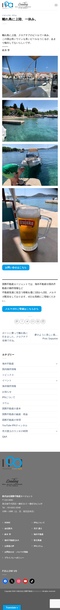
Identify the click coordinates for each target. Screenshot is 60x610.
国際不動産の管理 (11, 420)
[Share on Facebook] (22, 321)
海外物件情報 (9, 386)
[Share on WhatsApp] (16, 321)
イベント (7, 380)
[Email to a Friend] (32, 321)
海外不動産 (8, 363)
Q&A (4, 436)
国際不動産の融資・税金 (15, 414)
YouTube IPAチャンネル (14, 425)
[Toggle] (56, 363)
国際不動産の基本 (11, 408)
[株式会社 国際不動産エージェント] (19, 5)
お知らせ (7, 392)
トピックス (6, 15)
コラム (14, 15)
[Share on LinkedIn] (43, 321)
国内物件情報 (9, 369)
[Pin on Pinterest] (38, 321)
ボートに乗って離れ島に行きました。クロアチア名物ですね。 (15, 337)
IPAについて (8, 397)
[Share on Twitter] (27, 321)
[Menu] (56, 5)
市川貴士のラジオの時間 (15, 431)
